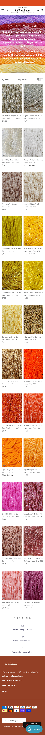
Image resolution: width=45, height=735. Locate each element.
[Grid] (38, 79)
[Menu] (2, 10)
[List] (41, 79)
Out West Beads (12, 727)
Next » (28, 618)
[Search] (8, 10)
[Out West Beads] (22, 10)
